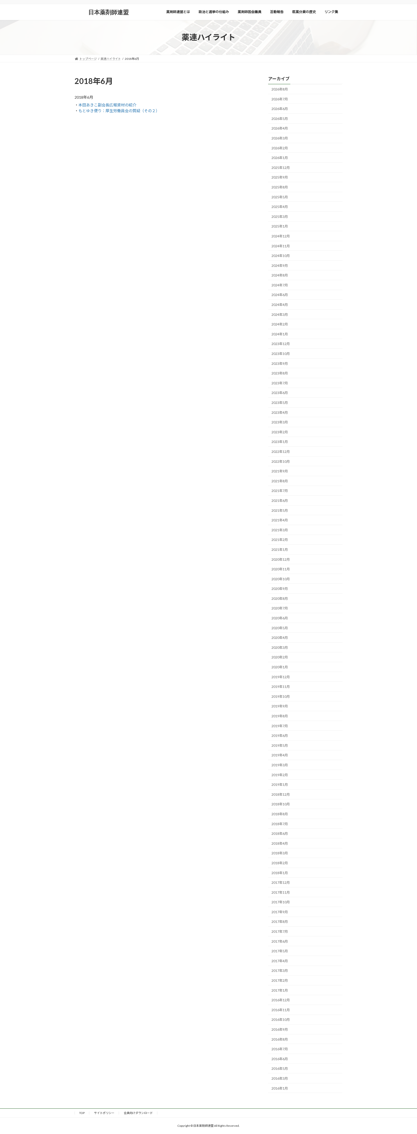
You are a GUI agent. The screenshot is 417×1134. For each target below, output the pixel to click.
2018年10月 (280, 804)
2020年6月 (279, 618)
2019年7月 (279, 726)
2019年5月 (279, 745)
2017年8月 (279, 922)
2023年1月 (279, 442)
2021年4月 (279, 520)
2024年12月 (280, 236)
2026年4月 (279, 128)
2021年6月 (279, 500)
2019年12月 (280, 677)
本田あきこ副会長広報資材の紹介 (107, 105)
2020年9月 (279, 589)
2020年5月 (279, 628)
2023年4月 (279, 412)
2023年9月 (279, 363)
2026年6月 (279, 109)
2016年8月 (279, 1039)
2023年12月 (280, 344)
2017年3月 (279, 970)
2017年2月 (279, 980)
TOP (82, 1113)
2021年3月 (279, 530)
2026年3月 (279, 138)
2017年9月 (279, 912)
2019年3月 (279, 765)
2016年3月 (279, 1078)
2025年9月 (279, 177)
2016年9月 (279, 1029)
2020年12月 (280, 559)
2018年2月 (279, 863)
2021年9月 (279, 471)
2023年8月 (279, 373)
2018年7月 (279, 824)
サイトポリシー (104, 1113)
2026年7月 (279, 99)
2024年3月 (279, 314)
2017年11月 (280, 892)
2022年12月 (280, 451)
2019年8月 (279, 716)
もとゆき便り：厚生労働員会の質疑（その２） (119, 110)
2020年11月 (280, 569)
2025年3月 (279, 216)
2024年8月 (279, 275)
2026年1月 (279, 158)
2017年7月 (279, 931)
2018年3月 (279, 853)
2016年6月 (279, 1059)
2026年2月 (279, 148)
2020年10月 (280, 579)
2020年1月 (279, 667)
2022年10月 (280, 461)
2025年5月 (279, 197)
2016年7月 (279, 1049)
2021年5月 (279, 510)
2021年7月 (279, 491)
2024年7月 (279, 285)
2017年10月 (280, 902)
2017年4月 (279, 961)
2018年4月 (279, 843)
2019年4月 (279, 755)
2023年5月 (279, 403)
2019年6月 (279, 735)
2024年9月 (279, 265)
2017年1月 (279, 990)
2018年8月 (279, 814)
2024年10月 (280, 256)
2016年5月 (279, 1068)
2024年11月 (280, 246)
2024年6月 (279, 295)
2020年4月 (279, 638)
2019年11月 (280, 687)
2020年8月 (279, 598)
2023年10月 (280, 354)
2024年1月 (279, 334)
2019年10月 (280, 696)
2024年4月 (279, 305)
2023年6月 (279, 393)
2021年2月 (279, 540)
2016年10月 (280, 1019)
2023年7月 (279, 383)
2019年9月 (279, 706)
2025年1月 (279, 226)
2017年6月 (279, 941)
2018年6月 (279, 833)
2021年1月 (279, 549)
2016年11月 (280, 1010)
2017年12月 (280, 882)
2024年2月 (279, 324)
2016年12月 (280, 1000)
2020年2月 (279, 657)
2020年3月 (279, 647)
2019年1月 (279, 784)
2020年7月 (279, 608)
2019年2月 (279, 775)
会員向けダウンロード (138, 1113)
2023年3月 (279, 422)
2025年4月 (279, 207)
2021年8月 (279, 481)
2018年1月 (279, 873)
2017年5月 (279, 951)
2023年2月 (279, 432)
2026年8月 (279, 89)
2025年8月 (279, 187)
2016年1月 (279, 1088)
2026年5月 (279, 118)
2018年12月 (280, 794)
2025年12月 (280, 167)
